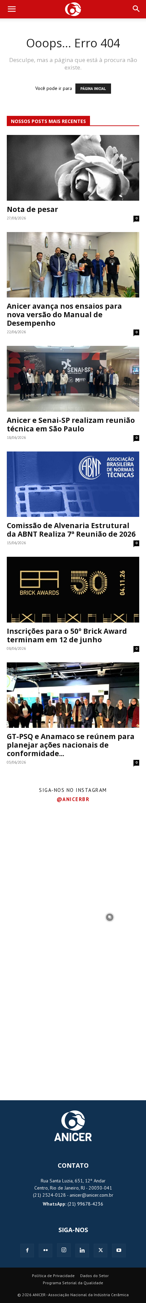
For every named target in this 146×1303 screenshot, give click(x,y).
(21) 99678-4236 (85, 1204)
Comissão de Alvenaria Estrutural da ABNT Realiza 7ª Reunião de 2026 (71, 530)
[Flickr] (45, 1250)
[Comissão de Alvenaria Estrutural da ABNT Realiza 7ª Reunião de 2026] (73, 484)
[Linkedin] (82, 1250)
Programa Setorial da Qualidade (73, 1282)
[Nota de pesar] (73, 168)
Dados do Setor (94, 1275)
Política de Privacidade (53, 1275)
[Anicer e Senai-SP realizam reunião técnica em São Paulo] (73, 379)
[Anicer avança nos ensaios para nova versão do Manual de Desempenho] (73, 265)
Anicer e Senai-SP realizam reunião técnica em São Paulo (71, 424)
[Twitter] (100, 1250)
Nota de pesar (32, 209)
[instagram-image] (36, 843)
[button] (11, 9)
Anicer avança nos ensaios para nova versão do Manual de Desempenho (64, 314)
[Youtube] (119, 1250)
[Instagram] (64, 1250)
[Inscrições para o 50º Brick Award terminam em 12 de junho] (73, 590)
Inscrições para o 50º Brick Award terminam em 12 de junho (67, 635)
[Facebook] (27, 1250)
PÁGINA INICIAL (93, 88)
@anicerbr (73, 799)
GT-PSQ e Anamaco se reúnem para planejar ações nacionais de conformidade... (70, 745)
